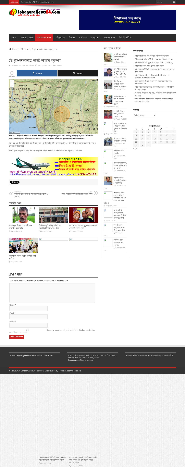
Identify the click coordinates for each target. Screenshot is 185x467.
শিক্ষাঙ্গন (72, 37)
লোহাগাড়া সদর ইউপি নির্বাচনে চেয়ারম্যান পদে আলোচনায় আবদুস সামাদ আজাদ (53, 458)
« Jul (135, 149)
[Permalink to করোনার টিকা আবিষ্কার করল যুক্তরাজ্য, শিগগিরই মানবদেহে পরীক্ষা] (108, 217)
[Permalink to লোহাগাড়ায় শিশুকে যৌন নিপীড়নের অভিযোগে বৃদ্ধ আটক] (23, 222)
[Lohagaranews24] (34, 14)
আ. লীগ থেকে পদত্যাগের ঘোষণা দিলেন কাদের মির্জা (119, 227)
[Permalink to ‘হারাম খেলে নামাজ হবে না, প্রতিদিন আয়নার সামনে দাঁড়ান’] (108, 103)
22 (136, 142)
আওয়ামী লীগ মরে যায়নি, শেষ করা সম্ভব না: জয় (119, 113)
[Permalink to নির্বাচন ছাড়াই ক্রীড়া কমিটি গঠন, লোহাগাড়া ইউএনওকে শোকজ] (53, 222)
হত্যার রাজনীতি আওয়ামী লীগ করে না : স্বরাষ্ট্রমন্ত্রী (120, 180)
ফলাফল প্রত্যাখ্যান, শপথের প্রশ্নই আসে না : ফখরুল (120, 165)
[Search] (174, 2)
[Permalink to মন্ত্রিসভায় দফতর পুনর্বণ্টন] (108, 157)
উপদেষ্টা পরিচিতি (125, 37)
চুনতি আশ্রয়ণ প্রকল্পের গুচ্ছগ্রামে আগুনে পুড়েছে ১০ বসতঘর (31, 194)
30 (142, 146)
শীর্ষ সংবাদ (31, 65)
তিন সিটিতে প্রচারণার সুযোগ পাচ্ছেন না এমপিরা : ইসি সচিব (120, 71)
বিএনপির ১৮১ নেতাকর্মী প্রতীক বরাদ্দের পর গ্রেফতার (120, 84)
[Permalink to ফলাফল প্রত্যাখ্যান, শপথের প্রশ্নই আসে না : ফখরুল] (108, 170)
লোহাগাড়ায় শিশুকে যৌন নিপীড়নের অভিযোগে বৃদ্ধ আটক (20, 226)
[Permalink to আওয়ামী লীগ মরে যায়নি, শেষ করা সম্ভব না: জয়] (108, 118)
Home (14, 49)
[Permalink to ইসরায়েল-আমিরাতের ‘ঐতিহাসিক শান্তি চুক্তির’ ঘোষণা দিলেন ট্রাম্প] (108, 130)
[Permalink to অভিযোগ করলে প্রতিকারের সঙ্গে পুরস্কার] (108, 247)
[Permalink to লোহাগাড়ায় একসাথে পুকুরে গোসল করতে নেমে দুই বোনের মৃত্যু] (83, 222)
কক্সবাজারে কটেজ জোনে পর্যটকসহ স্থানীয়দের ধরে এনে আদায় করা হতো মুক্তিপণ (115, 198)
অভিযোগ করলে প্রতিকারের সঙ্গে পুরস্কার (118, 242)
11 (155, 135)
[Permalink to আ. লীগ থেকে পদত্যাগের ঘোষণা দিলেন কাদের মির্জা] (108, 232)
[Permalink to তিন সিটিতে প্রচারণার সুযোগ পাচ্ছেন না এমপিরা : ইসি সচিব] (108, 76)
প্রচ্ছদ (13, 37)
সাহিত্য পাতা (60, 37)
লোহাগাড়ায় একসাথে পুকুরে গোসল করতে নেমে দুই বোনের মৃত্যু (83, 226)
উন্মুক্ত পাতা (95, 37)
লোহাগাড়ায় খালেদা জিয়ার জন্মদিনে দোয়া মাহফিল (149, 66)
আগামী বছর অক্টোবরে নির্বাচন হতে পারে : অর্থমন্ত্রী (120, 56)
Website (12, 322)
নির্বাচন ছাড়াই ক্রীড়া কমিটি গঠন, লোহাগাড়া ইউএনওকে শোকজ (50, 226)
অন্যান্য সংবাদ (109, 37)
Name (11, 305)
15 (136, 139)
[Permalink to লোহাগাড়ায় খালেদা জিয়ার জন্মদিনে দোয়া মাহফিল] (23, 252)
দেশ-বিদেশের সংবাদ (44, 37)
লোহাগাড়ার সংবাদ (26, 37)
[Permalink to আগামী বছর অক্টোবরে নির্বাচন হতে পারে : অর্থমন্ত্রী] (108, 61)
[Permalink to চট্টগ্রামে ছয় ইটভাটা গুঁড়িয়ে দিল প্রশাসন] (108, 145)
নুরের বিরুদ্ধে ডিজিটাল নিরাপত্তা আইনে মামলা (77, 193)
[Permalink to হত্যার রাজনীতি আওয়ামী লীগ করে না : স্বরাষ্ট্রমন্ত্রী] (108, 184)
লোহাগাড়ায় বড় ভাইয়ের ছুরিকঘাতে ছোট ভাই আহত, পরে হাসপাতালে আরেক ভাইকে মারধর (83, 460)
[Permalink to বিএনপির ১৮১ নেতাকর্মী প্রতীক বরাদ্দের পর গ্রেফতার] (108, 88)
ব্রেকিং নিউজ (25, 65)
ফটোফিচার (83, 37)
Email (11, 313)
